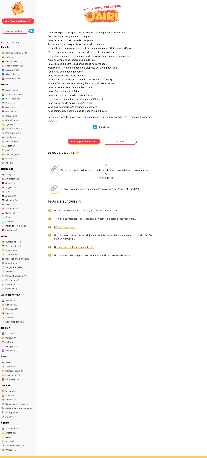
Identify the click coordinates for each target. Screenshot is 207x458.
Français (10, 174)
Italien (8, 204)
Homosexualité (13, 371)
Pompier (9, 158)
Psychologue (11, 154)
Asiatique (10, 208)
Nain (7, 317)
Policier (9, 103)
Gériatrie (9, 304)
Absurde (9, 250)
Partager (120, 141)
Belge (8, 183)
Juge (8, 150)
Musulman (10, 350)
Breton (8, 221)
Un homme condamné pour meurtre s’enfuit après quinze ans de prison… (93, 255)
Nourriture (10, 263)
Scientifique (11, 120)
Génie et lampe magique (17, 408)
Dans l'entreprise (14, 94)
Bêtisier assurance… (65, 227)
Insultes (9, 284)
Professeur (11, 98)
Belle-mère (11, 78)
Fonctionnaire (12, 141)
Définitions (10, 288)
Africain (9, 196)
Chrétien (10, 333)
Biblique (9, 346)
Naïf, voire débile (15, 321)
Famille (9, 61)
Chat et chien (12, 65)
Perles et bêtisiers (14, 276)
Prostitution (11, 375)
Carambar (10, 280)
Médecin (10, 90)
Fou (7, 313)
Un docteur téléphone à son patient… (74, 247)
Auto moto (11, 428)
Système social (13, 445)
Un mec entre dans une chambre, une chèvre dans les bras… (86, 210)
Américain (10, 178)
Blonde (9, 300)
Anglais (9, 187)
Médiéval (9, 417)
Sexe (8, 362)
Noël (8, 395)
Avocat (9, 145)
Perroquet (10, 412)
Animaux (10, 391)
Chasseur (10, 116)
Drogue (9, 450)
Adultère (9, 366)
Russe (8, 213)
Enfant (9, 57)
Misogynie (10, 70)
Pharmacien (11, 133)
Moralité (9, 271)
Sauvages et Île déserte (17, 404)
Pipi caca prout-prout (15, 258)
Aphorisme (11, 254)
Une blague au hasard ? (84, 141)
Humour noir (11, 241)
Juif (7, 342)
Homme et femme (15, 53)
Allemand (10, 200)
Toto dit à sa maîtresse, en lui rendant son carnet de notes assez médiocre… (95, 218)
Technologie (11, 246)
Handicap (10, 309)
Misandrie (10, 74)
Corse (8, 217)
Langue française (14, 267)
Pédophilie (10, 379)
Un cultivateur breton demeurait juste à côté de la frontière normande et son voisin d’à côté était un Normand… (103, 237)
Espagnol (9, 230)
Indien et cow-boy (14, 226)
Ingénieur (10, 124)
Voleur (8, 163)
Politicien (104, 127)
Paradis (9, 338)
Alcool (8, 437)
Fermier (9, 137)
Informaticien (12, 128)
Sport (8, 441)
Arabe (8, 191)
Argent (9, 432)
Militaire (9, 107)
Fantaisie (10, 399)
